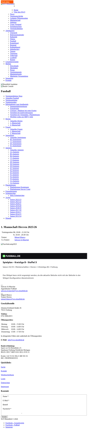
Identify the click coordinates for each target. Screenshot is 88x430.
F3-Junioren (14, 179)
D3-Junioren (14, 166)
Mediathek (14, 68)
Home (16, 10)
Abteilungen (10, 31)
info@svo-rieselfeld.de (16, 340)
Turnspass (13, 53)
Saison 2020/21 (15, 204)
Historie (8, 218)
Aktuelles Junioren (17, 150)
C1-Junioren (14, 158)
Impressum (5, 387)
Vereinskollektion (16, 29)
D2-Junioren (14, 164)
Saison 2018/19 (15, 208)
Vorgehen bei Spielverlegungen (21, 113)
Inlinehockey (14, 49)
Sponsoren (9, 78)
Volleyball (13, 55)
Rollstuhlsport (15, 47)
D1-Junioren (14, 162)
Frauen (8, 127)
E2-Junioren (14, 171)
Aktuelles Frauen (16, 129)
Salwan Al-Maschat (22, 240)
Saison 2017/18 (15, 210)
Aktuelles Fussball (12, 98)
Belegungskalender (17, 35)
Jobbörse (13, 22)
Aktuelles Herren (16, 121)
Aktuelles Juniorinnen (18, 137)
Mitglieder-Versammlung (19, 76)
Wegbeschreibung (7, 375)
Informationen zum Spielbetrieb (17, 104)
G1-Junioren (14, 181)
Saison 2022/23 (15, 200)
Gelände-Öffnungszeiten (19, 18)
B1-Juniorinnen (15, 140)
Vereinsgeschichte (16, 16)
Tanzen (12, 51)
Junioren (9, 148)
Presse (12, 70)
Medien (8, 64)
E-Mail (6, 400)
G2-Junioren (14, 183)
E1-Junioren (14, 169)
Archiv (8, 197)
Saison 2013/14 (15, 216)
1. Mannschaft (15, 123)
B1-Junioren (14, 154)
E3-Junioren (14, 173)
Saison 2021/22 (15, 202)
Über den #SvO (19, 12)
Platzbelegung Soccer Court (20, 189)
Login (3, 379)
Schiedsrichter (11, 193)
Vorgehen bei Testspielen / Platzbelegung (25, 115)
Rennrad (13, 45)
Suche (3, 367)
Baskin (12, 60)
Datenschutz (5, 383)
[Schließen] (2, 285)
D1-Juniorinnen (15, 144)
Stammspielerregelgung (18, 106)
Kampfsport (14, 43)
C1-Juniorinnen (15, 142)
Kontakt (8, 80)
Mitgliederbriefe (16, 74)
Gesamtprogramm (12, 62)
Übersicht (13, 33)
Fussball (13, 41)
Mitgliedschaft (15, 20)
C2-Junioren (14, 160)
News (12, 14)
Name (5, 396)
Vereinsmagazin (16, 72)
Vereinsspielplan (11, 100)
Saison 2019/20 (15, 206)
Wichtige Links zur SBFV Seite (21, 117)
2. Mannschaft (15, 125)
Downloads (14, 66)
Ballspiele (13, 37)
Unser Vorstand (15, 24)
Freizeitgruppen (11, 191)
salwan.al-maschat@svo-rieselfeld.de (14, 291)
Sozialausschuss (16, 26)
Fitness (12, 39)
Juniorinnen (10, 135)
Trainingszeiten (11, 102)
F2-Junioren (14, 177)
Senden (4, 417)
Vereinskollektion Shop (14, 96)
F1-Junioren (14, 175)
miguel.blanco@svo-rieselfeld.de (13, 299)
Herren (8, 119)
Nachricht (7, 409)
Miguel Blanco (20, 237)
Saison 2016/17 (15, 212)
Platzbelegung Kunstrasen (19, 187)
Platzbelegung (11, 185)
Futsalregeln (14, 108)
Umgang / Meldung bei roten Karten (23, 111)
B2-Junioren (14, 156)
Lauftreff (13, 58)
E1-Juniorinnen (15, 146)
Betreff (5, 405)
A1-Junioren (14, 152)
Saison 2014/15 (15, 214)
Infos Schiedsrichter (17, 195)
